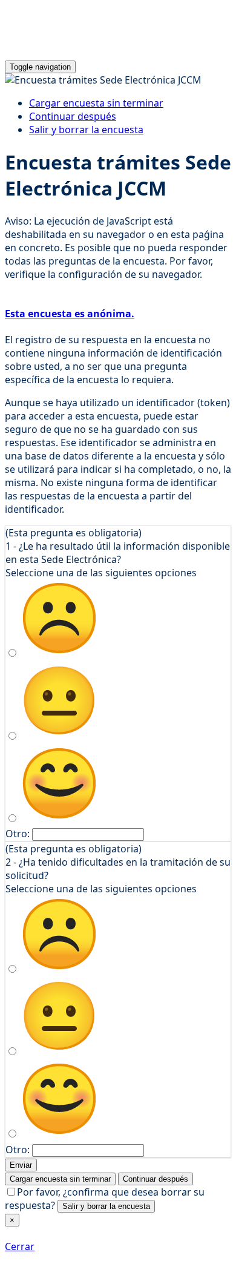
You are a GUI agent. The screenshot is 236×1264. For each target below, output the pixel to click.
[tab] (118, 313)
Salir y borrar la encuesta (86, 129)
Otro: (17, 833)
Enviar (21, 1165)
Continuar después (72, 116)
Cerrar (19, 1246)
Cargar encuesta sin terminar (96, 103)
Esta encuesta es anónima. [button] (69, 313)
